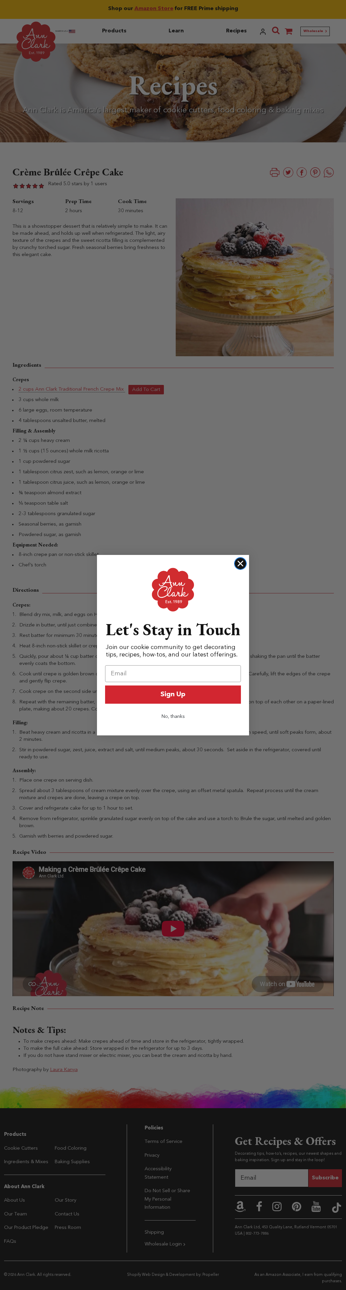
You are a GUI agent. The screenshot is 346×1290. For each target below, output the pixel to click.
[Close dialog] (240, 563)
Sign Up (173, 694)
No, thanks (173, 716)
